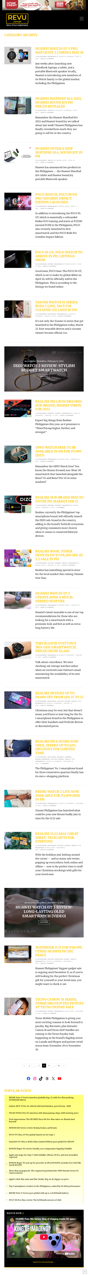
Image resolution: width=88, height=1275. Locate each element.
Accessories (42, 56)
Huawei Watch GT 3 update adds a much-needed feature (54, 597)
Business (51, 413)
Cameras (68, 757)
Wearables (52, 56)
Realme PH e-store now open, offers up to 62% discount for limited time (56, 747)
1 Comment (60, 507)
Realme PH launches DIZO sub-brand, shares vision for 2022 (58, 405)
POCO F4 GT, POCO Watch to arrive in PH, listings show (58, 256)
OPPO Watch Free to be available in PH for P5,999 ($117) (58, 451)
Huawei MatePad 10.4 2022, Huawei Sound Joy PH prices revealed (58, 102)
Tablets (51, 110)
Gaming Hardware (42, 759)
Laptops (51, 563)
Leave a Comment (47, 58)
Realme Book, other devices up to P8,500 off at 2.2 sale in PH (59, 555)
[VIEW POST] (17, 55)
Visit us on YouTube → (44, 1262)
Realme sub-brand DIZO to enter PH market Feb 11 (59, 499)
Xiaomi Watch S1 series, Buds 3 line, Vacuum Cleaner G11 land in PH (56, 306)
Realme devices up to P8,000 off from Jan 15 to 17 (59, 695)
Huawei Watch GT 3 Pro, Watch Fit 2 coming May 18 (59, 51)
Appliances (52, 314)
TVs (79, 701)
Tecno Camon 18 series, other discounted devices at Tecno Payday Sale (59, 1003)
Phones (50, 264)
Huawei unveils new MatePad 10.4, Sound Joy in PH (58, 152)
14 (59, 1066)
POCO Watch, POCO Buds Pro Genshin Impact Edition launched (56, 198)
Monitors (59, 959)
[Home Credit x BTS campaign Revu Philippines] (44, 5)
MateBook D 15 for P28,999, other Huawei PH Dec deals (58, 951)
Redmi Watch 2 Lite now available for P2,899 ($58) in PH (57, 795)
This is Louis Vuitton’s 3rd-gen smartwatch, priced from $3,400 (56, 647)
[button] (82, 18)
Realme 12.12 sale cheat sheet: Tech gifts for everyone (56, 837)
